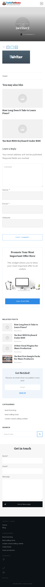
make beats (6, 547)
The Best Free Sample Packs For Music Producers (27, 357)
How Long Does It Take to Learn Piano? (22, 103)
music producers (8, 550)
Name (6, 190)
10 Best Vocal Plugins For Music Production (26, 347)
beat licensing (10, 410)
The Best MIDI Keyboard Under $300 (22, 132)
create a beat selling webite (16, 418)
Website (6, 217)
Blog (4, 528)
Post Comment (22, 237)
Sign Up (22, 393)
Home (4, 525)
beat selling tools (12, 414)
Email (6, 203)
